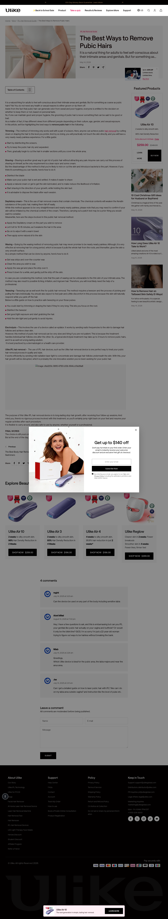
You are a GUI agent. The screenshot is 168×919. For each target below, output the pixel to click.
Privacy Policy (99, 476)
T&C (124, 474)
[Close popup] (136, 430)
